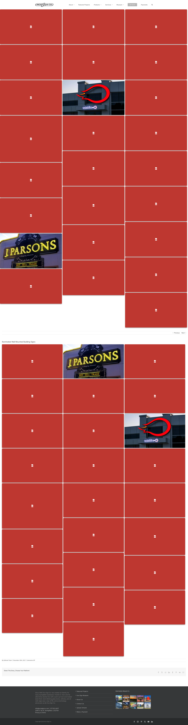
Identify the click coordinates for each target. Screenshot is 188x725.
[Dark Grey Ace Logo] (44, 3)
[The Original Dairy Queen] (126, 698)
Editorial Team (8, 660)
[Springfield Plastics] (147, 705)
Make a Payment (82, 712)
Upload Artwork (82, 708)
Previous (177, 333)
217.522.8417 (54, 708)
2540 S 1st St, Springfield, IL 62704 (47, 710)
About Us (80, 699)
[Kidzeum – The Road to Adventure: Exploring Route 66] (133, 705)
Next (183, 333)
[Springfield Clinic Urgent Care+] (140, 705)
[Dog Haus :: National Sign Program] (126, 705)
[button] (152, 4)
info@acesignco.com (42, 708)
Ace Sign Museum (82, 695)
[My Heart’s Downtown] (147, 698)
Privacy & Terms (40, 712)
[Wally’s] (133, 698)
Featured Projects (82, 691)
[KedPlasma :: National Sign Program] (119, 705)
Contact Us (80, 703)
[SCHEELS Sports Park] (119, 698)
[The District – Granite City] (140, 698)
